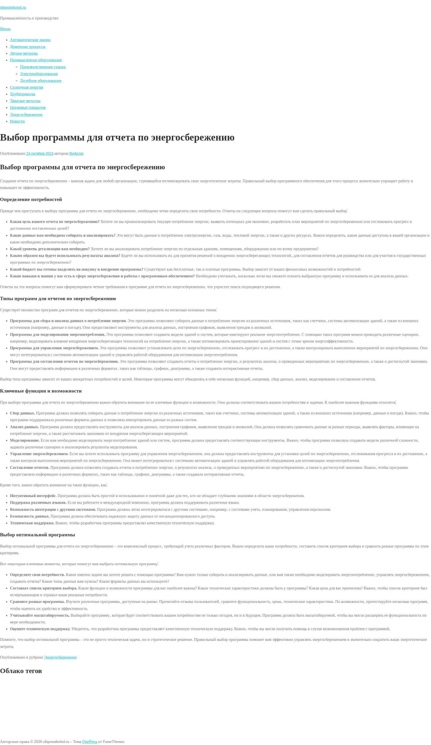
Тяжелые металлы (25, 101)
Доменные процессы (27, 46)
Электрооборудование (39, 74)
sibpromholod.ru (13, 7)
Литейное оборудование (40, 80)
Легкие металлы (24, 53)
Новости (17, 121)
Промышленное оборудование (36, 60)
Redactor (76, 153)
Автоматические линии (30, 40)
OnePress (89, 742)
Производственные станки (43, 67)
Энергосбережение (26, 114)
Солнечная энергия (26, 87)
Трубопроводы (22, 94)
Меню (5, 29)
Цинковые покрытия (27, 107)
